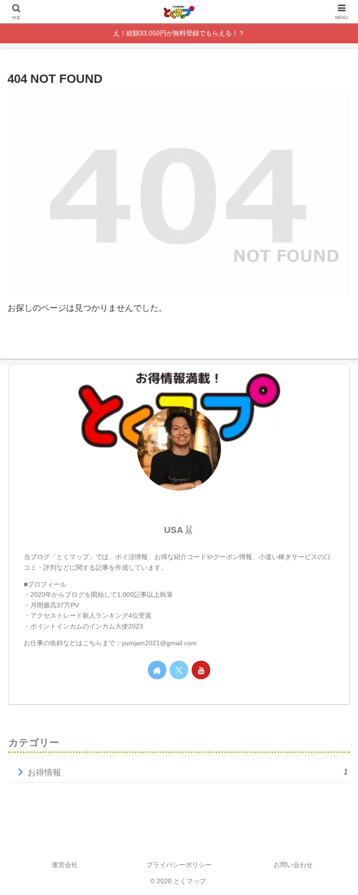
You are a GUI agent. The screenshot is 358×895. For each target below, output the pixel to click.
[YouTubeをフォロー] (201, 670)
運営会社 (65, 864)
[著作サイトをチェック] (157, 670)
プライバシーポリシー (179, 864)
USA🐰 (179, 530)
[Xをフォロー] (179, 670)
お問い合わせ (293, 864)
